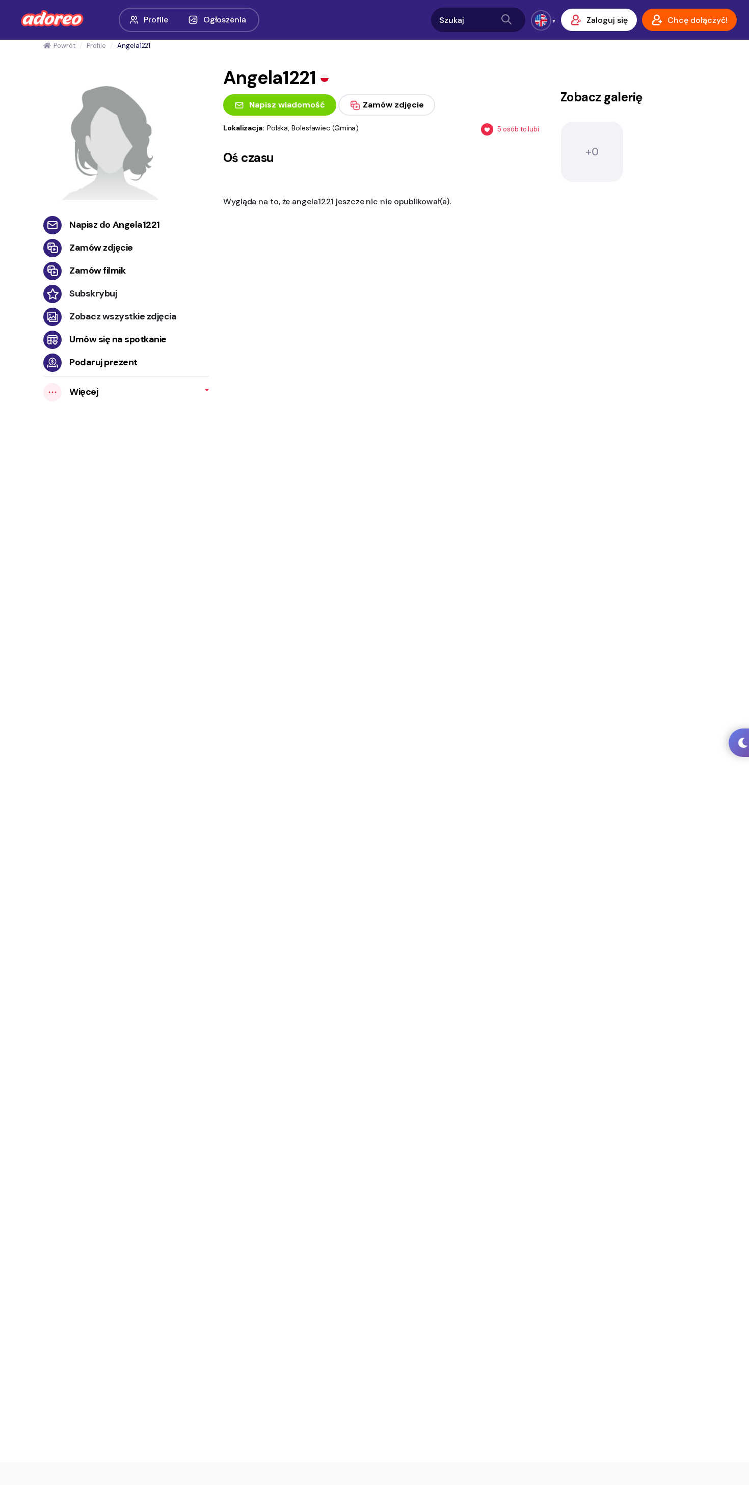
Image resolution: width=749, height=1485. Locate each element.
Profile (156, 19)
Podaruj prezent (103, 362)
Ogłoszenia (224, 19)
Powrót (64, 45)
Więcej (83, 392)
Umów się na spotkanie (118, 339)
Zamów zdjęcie (101, 247)
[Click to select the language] (541, 20)
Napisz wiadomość (287, 104)
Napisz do (114, 225)
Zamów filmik (97, 270)
